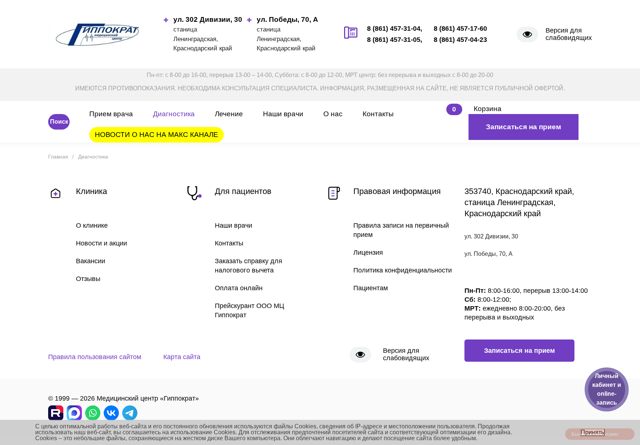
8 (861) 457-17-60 (460, 28)
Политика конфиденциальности (402, 270)
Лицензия (368, 252)
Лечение (229, 114)
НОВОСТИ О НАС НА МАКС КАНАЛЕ (156, 134)
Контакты (378, 114)
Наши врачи (283, 114)
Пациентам (370, 288)
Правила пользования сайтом (94, 357)
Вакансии (90, 261)
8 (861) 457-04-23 (460, 39)
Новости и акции (101, 243)
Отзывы (88, 278)
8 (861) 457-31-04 (393, 28)
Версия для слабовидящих (569, 34)
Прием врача (111, 114)
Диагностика (174, 114)
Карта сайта (181, 357)
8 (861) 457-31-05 (393, 39)
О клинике (92, 225)
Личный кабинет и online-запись (606, 389)
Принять (592, 432)
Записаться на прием (523, 127)
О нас (333, 114)
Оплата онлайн (239, 288)
